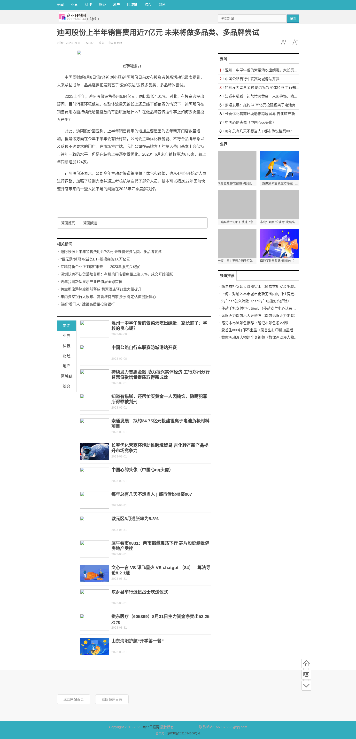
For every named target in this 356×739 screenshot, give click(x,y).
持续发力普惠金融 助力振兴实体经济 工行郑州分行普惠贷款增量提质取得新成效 (289, 87)
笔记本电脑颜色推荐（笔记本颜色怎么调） (255, 323)
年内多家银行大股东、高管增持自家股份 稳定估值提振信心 (108, 297)
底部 (306, 686)
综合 (148, 4)
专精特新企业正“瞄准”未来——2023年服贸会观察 (100, 267)
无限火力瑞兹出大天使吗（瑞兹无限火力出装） (259, 315)
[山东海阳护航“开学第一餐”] (94, 646)
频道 (306, 674)
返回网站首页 (73, 699)
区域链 (132, 4)
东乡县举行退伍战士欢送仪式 (139, 592)
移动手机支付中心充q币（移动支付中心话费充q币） (263, 308)
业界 (74, 4)
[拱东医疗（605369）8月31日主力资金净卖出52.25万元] (94, 622)
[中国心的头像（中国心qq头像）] (94, 475)
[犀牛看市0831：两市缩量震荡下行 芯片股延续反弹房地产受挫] (94, 549)
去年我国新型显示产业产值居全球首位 (91, 282)
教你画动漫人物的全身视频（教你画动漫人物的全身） (265, 337)
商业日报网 (150, 727)
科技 (88, 4)
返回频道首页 (112, 699)
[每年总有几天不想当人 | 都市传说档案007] (94, 500)
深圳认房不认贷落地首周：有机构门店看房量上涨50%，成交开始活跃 (117, 274)
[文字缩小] (295, 42)
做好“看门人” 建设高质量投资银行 (88, 304)
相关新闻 (64, 244)
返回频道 (90, 223)
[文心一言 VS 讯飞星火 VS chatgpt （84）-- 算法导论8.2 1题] (94, 573)
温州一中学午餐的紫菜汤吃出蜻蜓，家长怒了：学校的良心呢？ (276, 70)
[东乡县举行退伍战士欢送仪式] (94, 597)
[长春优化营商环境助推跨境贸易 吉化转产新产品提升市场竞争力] (94, 451)
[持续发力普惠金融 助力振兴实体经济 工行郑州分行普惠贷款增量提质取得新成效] (94, 377)
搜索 (293, 19)
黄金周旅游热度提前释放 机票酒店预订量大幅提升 (101, 289)
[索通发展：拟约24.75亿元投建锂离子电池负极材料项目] (94, 426)
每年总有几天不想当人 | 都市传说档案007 (151, 494)
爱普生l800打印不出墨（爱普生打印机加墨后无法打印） (266, 330)
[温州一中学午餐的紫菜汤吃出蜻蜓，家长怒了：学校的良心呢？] (94, 328)
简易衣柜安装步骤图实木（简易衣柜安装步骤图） (261, 286)
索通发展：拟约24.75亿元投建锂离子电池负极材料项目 (269, 105)
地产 (116, 4)
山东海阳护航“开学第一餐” (137, 641)
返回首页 (68, 223)
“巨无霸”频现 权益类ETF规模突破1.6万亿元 (95, 259)
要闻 (60, 4)
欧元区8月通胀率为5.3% (135, 518)
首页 (306, 663)
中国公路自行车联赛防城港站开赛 (144, 347)
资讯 (162, 4)
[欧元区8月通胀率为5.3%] (94, 524)
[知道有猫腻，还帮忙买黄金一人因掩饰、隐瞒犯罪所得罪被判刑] (94, 402)
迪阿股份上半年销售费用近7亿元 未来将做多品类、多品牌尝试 (111, 252)
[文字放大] (283, 42)
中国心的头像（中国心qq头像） (142, 469)
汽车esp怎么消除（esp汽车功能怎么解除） (256, 301)
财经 (102, 4)
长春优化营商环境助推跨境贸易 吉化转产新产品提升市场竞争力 (276, 114)
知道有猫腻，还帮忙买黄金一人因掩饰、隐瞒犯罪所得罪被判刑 (276, 96)
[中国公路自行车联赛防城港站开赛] (94, 353)
